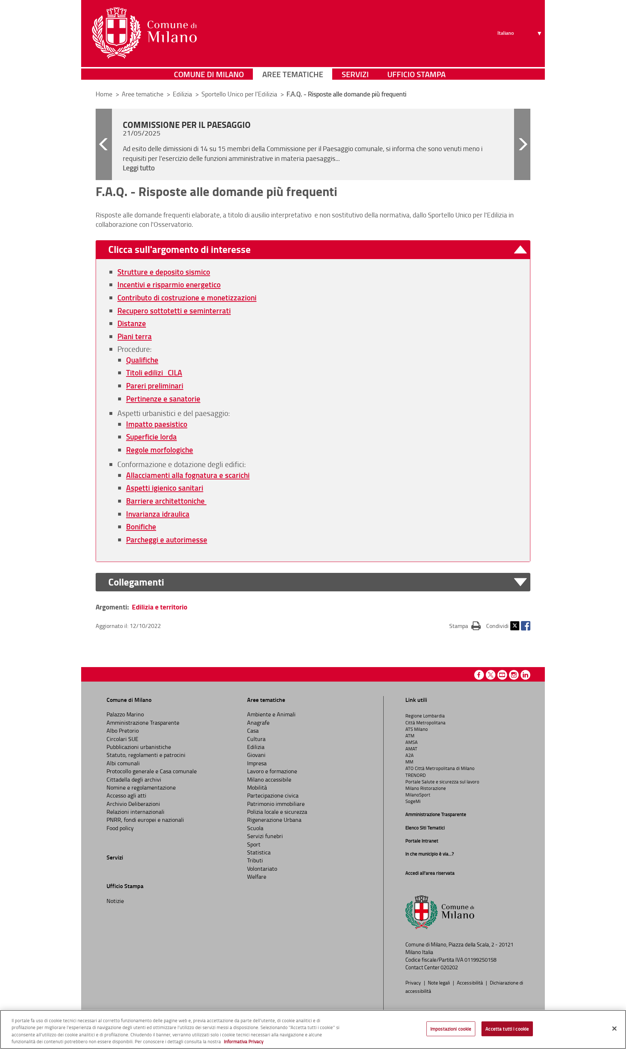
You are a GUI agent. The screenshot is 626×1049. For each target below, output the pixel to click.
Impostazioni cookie (450, 1028)
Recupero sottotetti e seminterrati (174, 310)
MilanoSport (417, 794)
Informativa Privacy (243, 1041)
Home (104, 94)
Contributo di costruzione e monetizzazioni (186, 297)
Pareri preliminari (154, 385)
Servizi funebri (265, 836)
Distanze (131, 323)
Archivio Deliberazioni (133, 804)
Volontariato (262, 869)
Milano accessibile (269, 779)
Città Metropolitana (425, 722)
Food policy (120, 828)
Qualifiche (142, 359)
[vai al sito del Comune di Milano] (144, 33)
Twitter (514, 625)
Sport (253, 844)
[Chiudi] (614, 1028)
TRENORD (415, 775)
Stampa (465, 625)
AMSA (411, 742)
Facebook (525, 625)
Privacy (413, 982)
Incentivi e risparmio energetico (169, 284)
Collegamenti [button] (136, 582)
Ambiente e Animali (271, 714)
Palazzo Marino (125, 714)
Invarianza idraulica (157, 513)
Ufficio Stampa (416, 74)
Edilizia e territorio (159, 607)
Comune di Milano (209, 74)
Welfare (256, 877)
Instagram (514, 675)
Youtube (502, 675)
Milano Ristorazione (425, 788)
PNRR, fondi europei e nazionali (145, 820)
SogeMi (413, 801)
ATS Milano (416, 729)
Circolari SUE (122, 739)
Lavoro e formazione (272, 771)
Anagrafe (258, 723)
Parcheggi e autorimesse (166, 539)
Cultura (256, 739)
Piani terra (134, 336)
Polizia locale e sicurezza (277, 812)
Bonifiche (141, 526)
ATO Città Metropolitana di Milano (440, 768)
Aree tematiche (292, 74)
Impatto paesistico (156, 424)
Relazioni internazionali (135, 812)
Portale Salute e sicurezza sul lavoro (442, 781)
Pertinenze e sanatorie (163, 398)
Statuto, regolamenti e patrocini (146, 755)
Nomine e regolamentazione (141, 787)
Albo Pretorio (123, 730)
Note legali (439, 982)
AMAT (411, 748)
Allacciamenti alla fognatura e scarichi (188, 475)
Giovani (256, 755)
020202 (449, 967)
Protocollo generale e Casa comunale (152, 771)
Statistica (259, 852)
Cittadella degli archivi (134, 779)
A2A (409, 755)
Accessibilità (470, 982)
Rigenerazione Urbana (274, 820)
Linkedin (525, 675)
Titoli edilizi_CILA (154, 372)
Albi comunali (123, 763)
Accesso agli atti (126, 795)
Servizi (355, 74)
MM (409, 761)
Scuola (255, 828)
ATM (409, 735)
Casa (253, 730)
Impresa (257, 763)
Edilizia (183, 94)
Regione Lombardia (425, 715)
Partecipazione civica (273, 795)
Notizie (115, 901)
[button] (104, 144)
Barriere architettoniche (166, 500)
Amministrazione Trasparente (143, 723)
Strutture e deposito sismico (163, 271)
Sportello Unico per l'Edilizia (240, 94)
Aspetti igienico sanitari (164, 487)
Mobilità (257, 787)
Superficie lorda (151, 436)
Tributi (255, 860)
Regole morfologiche (159, 449)
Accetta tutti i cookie (507, 1028)
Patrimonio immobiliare (276, 804)
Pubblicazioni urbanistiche (139, 747)
